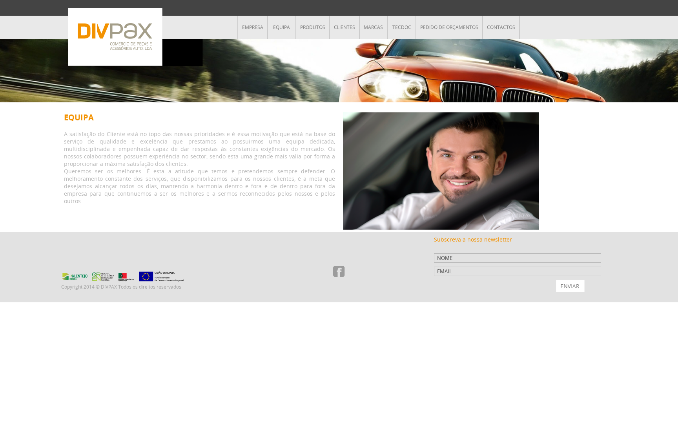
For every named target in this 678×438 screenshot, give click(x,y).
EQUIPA (281, 27)
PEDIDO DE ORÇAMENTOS (449, 27)
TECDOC (401, 27)
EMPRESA (252, 27)
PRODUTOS (312, 27)
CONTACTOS (501, 27)
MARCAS (373, 27)
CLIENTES (344, 27)
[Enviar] (570, 286)
